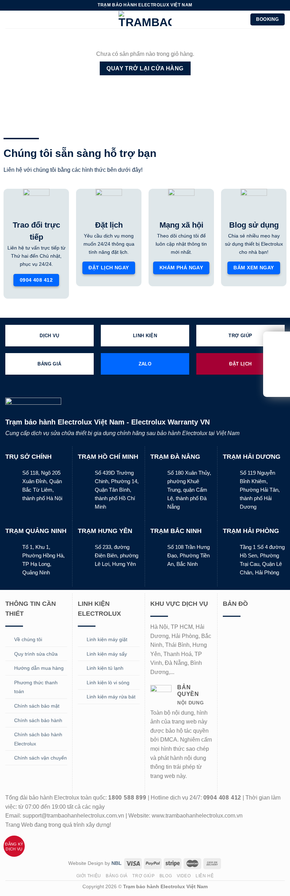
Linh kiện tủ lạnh (105, 668)
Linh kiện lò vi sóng (108, 682)
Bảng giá (117, 875)
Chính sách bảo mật (36, 706)
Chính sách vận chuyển (40, 758)
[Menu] (9, 19)
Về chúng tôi (28, 639)
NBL (116, 863)
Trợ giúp (143, 875)
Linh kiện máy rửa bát (111, 696)
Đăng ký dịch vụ (14, 846)
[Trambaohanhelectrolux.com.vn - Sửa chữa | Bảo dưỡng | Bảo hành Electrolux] (145, 19)
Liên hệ (205, 875)
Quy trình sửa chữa (36, 654)
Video (184, 875)
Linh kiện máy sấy (107, 654)
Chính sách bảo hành (38, 720)
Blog (166, 875)
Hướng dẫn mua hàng (39, 668)
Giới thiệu (88, 875)
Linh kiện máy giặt (107, 639)
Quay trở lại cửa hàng (145, 68)
